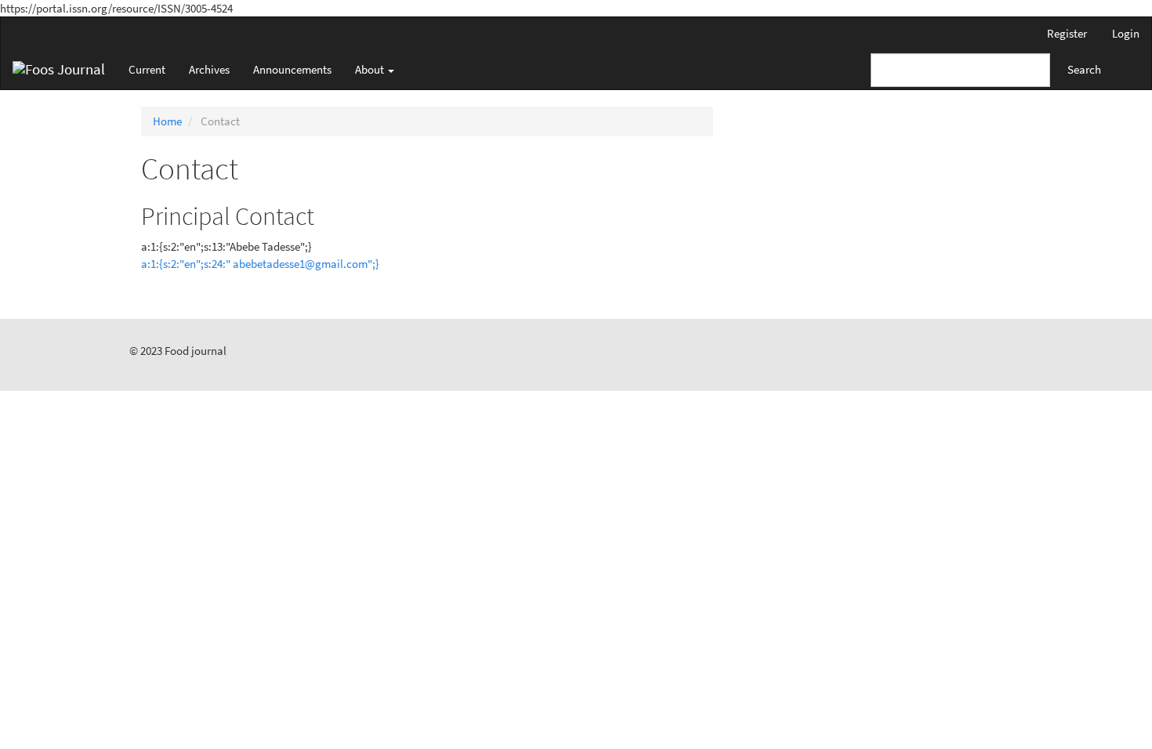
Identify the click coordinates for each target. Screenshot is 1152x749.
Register (1067, 33)
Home (167, 121)
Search (1084, 69)
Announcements (292, 69)
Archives (209, 69)
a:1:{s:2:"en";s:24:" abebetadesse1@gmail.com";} (260, 263)
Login (1125, 33)
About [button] (370, 69)
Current (147, 69)
